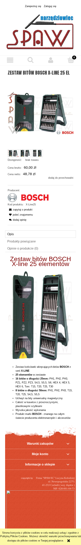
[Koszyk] (71, 60)
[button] (10, 60)
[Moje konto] (50, 60)
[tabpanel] (40, 338)
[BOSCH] (28, 197)
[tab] (40, 234)
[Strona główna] (40, 30)
